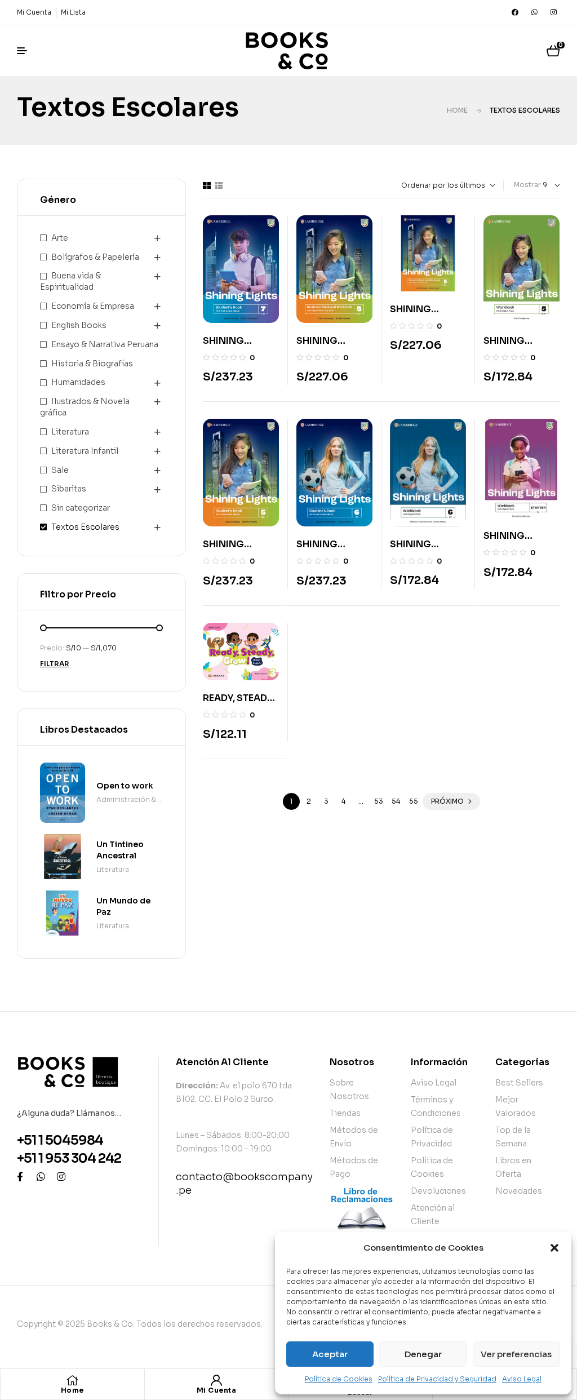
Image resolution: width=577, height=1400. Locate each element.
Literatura (70, 432)
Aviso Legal (522, 1379)
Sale (60, 470)
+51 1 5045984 (60, 1140)
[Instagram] (553, 12)
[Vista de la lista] (219, 185)
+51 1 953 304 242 (69, 1158)
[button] (554, 1247)
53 (378, 801)
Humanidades (78, 382)
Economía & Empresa (92, 306)
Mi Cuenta (217, 1390)
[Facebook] (515, 12)
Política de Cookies (338, 1379)
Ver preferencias (516, 1354)
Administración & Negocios (126, 800)
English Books (78, 325)
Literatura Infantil (84, 451)
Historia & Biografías (92, 363)
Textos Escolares (85, 527)
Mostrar (527, 184)
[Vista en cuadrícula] (207, 185)
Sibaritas (68, 489)
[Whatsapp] (534, 12)
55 (413, 801)
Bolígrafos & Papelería (95, 257)
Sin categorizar (80, 508)
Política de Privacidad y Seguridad (437, 1379)
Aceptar (330, 1354)
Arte (59, 238)
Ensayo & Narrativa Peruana (104, 344)
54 (396, 801)
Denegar (423, 1354)
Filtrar (54, 663)
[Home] (72, 1380)
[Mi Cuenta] (216, 1380)
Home (457, 110)
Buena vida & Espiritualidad (70, 281)
